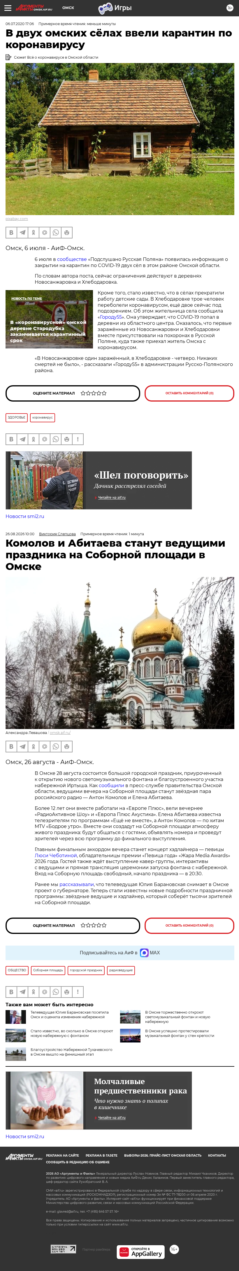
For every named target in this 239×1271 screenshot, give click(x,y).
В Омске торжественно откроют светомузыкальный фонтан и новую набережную (177, 1017)
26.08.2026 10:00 (20, 534)
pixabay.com (17, 219)
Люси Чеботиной (56, 855)
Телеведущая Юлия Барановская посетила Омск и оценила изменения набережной (70, 1014)
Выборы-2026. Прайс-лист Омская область (162, 1155)
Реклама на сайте (62, 1155)
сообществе (72, 259)
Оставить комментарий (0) (190, 393)
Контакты (217, 1155)
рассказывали (76, 884)
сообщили (111, 785)
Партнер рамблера (96, 1249)
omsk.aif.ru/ (60, 732)
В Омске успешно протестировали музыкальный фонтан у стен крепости (179, 1033)
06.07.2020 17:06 (20, 24)
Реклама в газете (101, 1155)
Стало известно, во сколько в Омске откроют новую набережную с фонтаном (72, 1033)
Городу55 (111, 317)
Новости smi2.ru (25, 516)
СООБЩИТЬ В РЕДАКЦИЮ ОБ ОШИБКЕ (78, 1162)
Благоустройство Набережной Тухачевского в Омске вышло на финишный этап (72, 1051)
